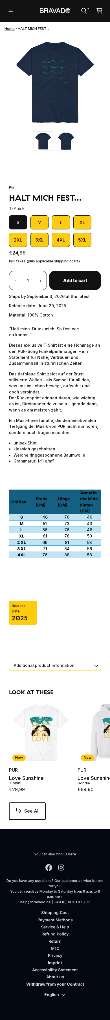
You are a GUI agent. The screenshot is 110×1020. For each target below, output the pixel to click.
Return (55, 941)
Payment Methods (55, 919)
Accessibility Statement (55, 969)
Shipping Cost (55, 912)
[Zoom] (55, 82)
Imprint (55, 962)
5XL (82, 240)
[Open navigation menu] (11, 11)
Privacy (55, 955)
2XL (18, 240)
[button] (55, 665)
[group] (43, 141)
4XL (61, 240)
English (51, 994)
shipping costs (66, 261)
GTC (55, 948)
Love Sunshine (26, 778)
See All (31, 811)
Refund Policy (55, 934)
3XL (39, 240)
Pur (12, 187)
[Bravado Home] (55, 11)
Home (10, 28)
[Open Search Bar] (84, 11)
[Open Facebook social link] (49, 867)
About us (55, 976)
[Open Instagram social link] (61, 867)
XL (82, 222)
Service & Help (55, 926)
